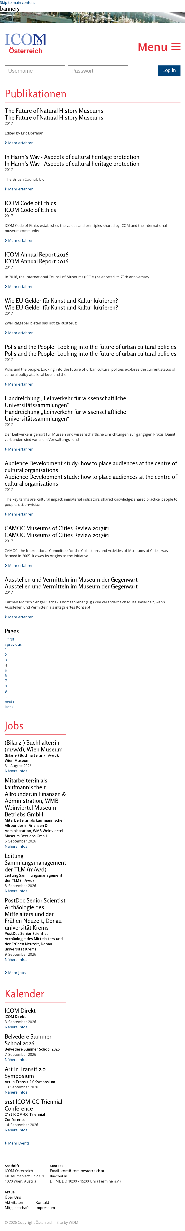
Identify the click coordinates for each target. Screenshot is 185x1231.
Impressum (45, 1207)
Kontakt (42, 1202)
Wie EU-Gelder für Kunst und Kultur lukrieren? (61, 300)
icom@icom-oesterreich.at (82, 1170)
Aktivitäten (14, 1202)
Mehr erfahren (20, 142)
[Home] (25, 43)
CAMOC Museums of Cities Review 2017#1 (57, 528)
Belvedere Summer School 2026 (28, 1040)
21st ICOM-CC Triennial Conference (33, 1105)
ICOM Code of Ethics (30, 202)
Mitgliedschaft (17, 1207)
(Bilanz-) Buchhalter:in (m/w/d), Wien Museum (34, 746)
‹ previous (13, 644)
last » (9, 706)
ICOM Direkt (20, 1010)
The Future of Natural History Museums (54, 110)
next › (9, 701)
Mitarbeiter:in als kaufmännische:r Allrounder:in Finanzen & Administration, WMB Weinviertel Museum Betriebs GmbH (35, 797)
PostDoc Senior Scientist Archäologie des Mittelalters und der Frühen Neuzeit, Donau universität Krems (35, 914)
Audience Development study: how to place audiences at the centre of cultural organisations (91, 466)
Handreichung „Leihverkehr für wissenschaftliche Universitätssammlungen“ (65, 401)
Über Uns (13, 1197)
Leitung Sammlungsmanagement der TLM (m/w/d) (35, 862)
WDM (73, 1222)
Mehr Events (19, 1143)
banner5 (9, 8)
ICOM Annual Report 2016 (36, 254)
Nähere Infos (16, 770)
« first (9, 639)
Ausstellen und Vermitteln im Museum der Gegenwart (71, 579)
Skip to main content (17, 2)
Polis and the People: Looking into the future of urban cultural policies (90, 346)
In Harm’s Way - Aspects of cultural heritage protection (72, 156)
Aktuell (10, 1192)
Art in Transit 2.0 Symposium (25, 1072)
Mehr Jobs (17, 972)
